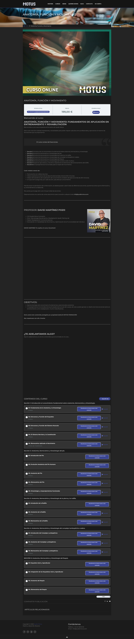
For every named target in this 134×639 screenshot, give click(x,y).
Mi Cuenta (98, 3)
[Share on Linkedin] (107, 601)
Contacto (89, 3)
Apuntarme (96, 112)
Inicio (26, 26)
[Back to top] (67, 637)
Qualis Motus (38, 624)
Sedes (64, 3)
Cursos (57, 3)
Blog (82, 3)
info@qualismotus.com (81, 194)
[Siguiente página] (109, 596)
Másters (50, 3)
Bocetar (37, 626)
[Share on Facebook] (105, 601)
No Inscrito (31, 111)
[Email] (110, 601)
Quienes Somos (73, 3)
